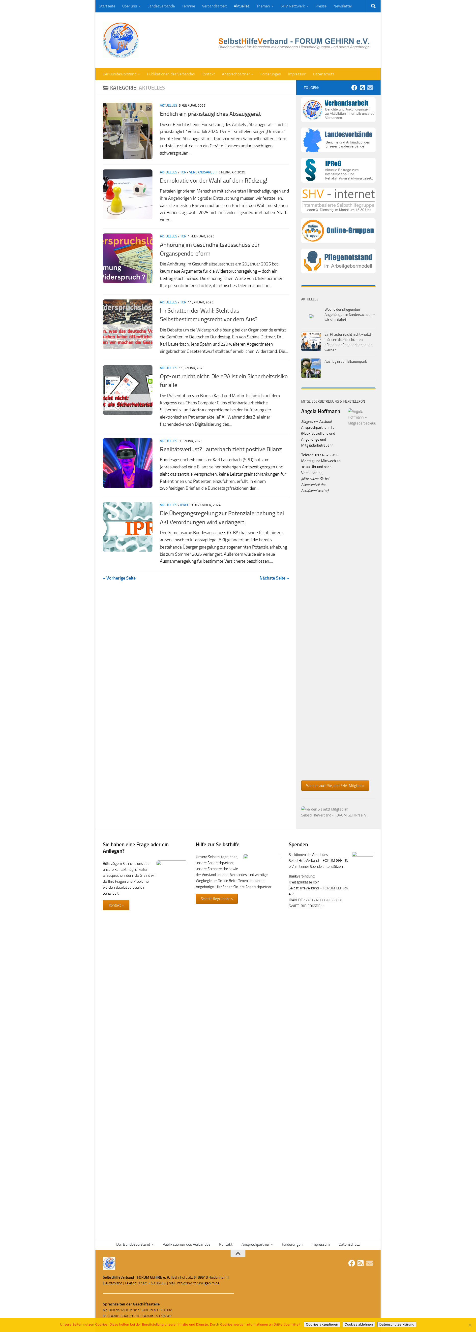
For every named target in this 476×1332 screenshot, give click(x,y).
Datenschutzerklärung (396, 1324)
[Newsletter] (370, 88)
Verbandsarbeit (214, 6)
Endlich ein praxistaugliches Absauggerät (210, 113)
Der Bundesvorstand (119, 74)
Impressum (297, 74)
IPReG (184, 505)
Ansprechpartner (236, 74)
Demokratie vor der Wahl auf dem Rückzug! (213, 180)
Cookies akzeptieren (322, 1324)
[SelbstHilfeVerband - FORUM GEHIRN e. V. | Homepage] (121, 40)
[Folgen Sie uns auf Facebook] (354, 88)
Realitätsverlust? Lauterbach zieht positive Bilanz (221, 449)
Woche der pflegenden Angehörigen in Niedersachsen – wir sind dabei (350, 314)
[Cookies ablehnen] (469, 1325)
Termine (188, 6)
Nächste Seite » (274, 578)
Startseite (107, 6)
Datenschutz (323, 74)
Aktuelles (241, 6)
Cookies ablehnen (359, 1324)
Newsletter (342, 6)
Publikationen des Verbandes (171, 74)
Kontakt (208, 74)
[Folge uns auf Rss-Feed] (362, 88)
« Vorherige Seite (119, 578)
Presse (321, 6)
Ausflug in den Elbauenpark (346, 361)
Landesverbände (161, 6)
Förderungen (270, 74)
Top (183, 172)
